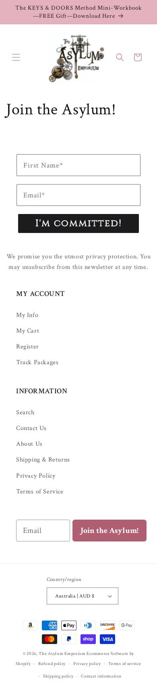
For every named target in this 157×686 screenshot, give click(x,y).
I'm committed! (78, 223)
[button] (16, 57)
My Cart (27, 331)
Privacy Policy (35, 476)
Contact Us (31, 428)
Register (27, 346)
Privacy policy (87, 664)
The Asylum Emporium (62, 654)
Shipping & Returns (43, 459)
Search (25, 412)
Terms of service (124, 664)
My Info (27, 315)
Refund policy (52, 664)
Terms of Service (40, 491)
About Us (29, 444)
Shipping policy (58, 676)
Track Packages (37, 362)
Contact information (101, 676)
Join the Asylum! (109, 530)
